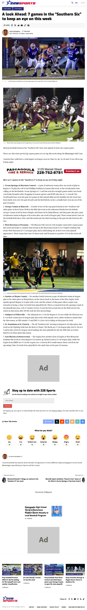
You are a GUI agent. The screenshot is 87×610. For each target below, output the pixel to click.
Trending (6, 574)
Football (18, 9)
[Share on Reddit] (18, 25)
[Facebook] (69, 599)
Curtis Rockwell (14, 31)
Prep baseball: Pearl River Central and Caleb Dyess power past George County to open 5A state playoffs (54, 581)
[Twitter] (71, 599)
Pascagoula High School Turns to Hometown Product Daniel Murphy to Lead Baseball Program (36, 511)
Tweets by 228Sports (43, 492)
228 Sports (28, 569)
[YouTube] (74, 599)
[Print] (28, 25)
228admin (29, 518)
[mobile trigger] (4, 3)
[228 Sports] (21, 3)
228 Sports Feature (53, 569)
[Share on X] (15, 25)
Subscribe (7, 406)
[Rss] (80, 599)
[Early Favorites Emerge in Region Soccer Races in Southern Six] (75, 569)
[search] (72, 3)
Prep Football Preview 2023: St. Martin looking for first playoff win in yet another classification (11, 581)
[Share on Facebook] (11, 25)
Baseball (49, 572)
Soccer (79, 574)
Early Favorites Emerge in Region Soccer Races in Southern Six (75, 580)
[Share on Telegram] (67, 421)
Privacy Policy (57, 411)
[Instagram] (78, 599)
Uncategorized (30, 574)
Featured (7, 9)
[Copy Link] (25, 25)
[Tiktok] (83, 599)
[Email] (21, 25)
